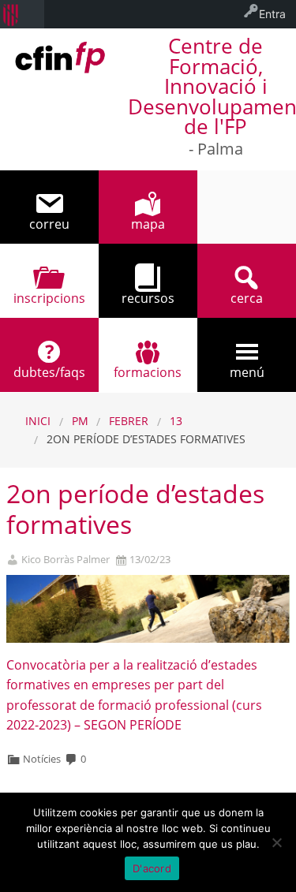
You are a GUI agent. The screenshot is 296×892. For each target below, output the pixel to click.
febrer (128, 420)
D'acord (152, 868)
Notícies (42, 759)
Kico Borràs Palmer (65, 559)
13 (176, 420)
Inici (38, 420)
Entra (272, 14)
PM (80, 420)
